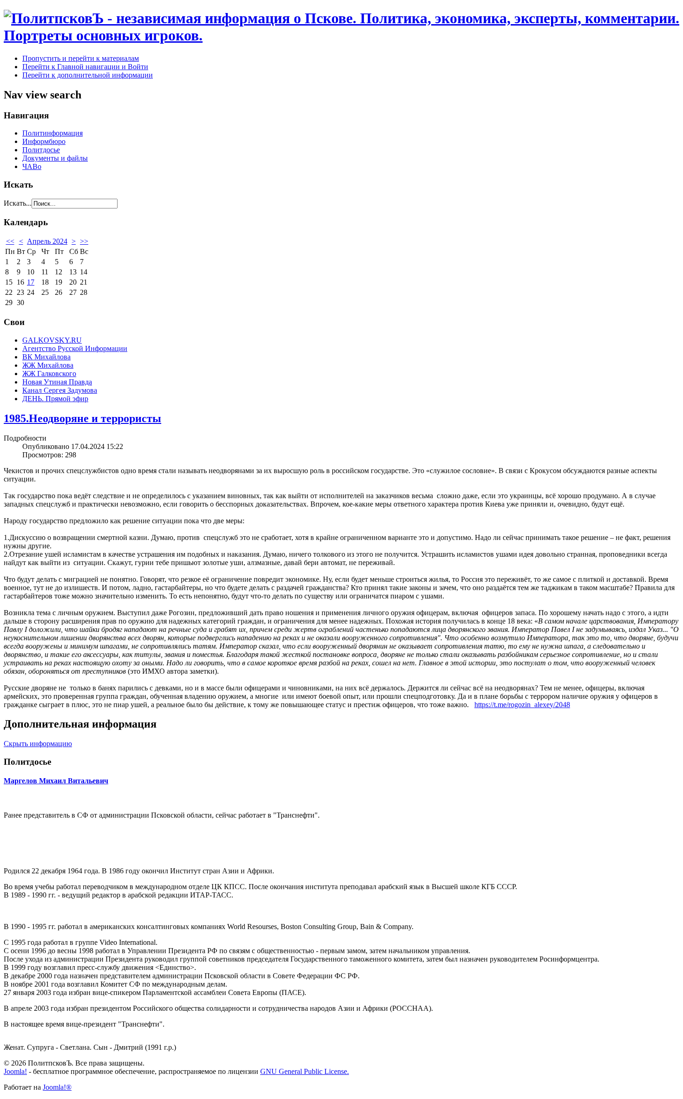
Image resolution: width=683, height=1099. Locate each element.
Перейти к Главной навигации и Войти (85, 67)
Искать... (18, 203)
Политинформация (52, 133)
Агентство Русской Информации (74, 348)
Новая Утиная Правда (57, 382)
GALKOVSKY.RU (52, 340)
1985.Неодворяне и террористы (82, 418)
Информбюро (44, 141)
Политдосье (41, 150)
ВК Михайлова (46, 357)
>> (84, 241)
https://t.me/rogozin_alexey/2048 (522, 705)
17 (30, 282)
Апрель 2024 (47, 241)
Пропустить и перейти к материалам (80, 58)
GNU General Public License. (304, 1071)
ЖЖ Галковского (49, 373)
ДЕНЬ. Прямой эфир (55, 399)
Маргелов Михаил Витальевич (56, 781)
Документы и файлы (55, 158)
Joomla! (15, 1071)
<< (10, 241)
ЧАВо (31, 166)
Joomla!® (57, 1087)
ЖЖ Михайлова (47, 365)
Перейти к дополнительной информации (87, 75)
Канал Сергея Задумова (59, 390)
